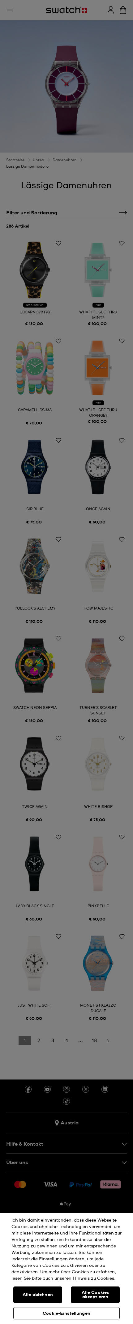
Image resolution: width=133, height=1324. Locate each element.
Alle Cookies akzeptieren (95, 1294)
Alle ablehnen (38, 1295)
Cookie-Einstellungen (66, 1313)
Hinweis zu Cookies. (94, 1278)
